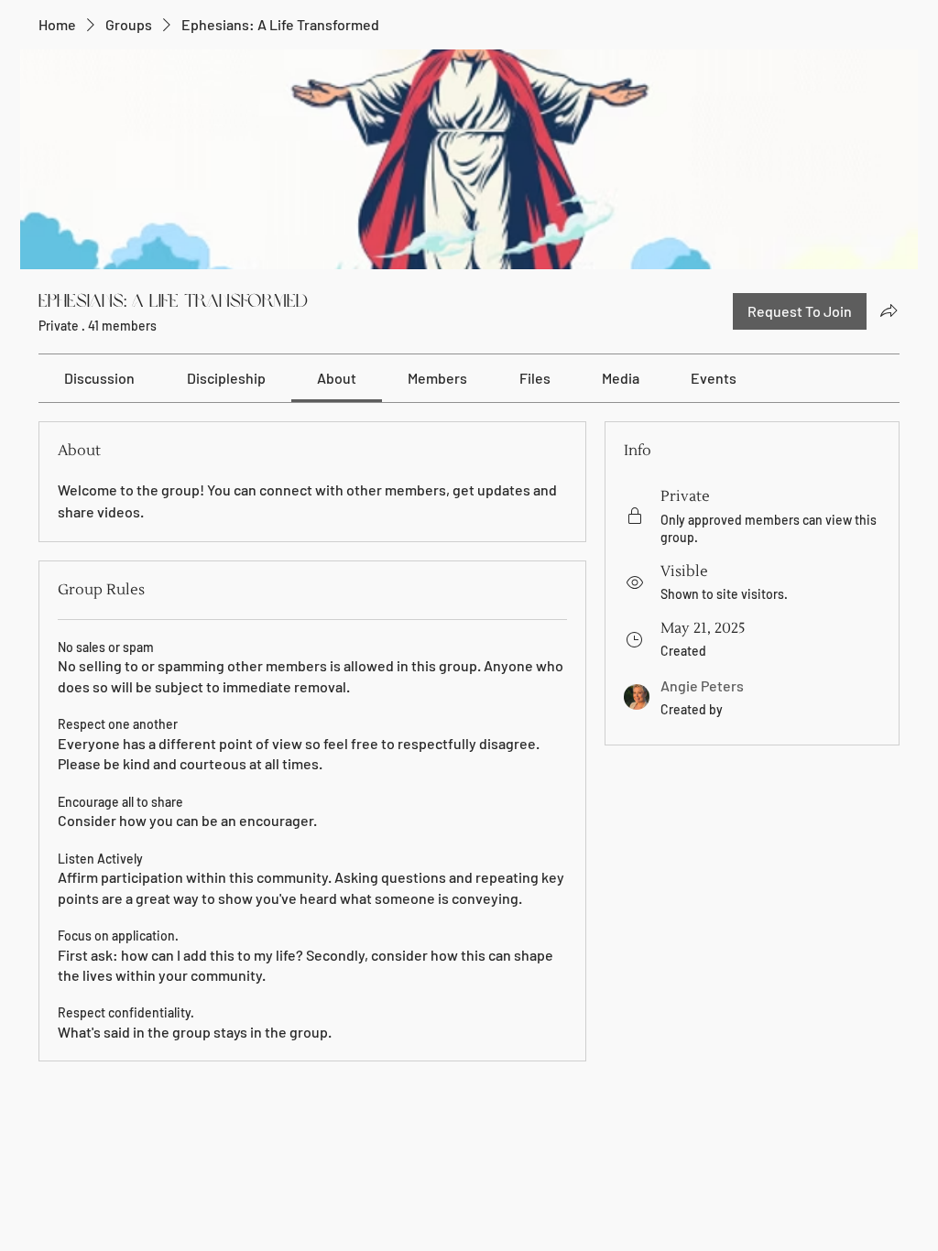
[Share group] (889, 310)
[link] (99, 377)
